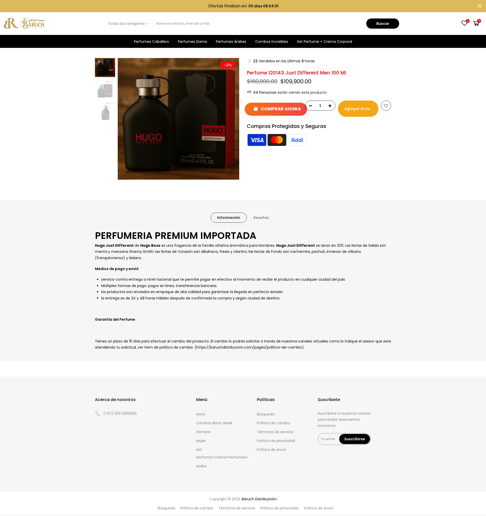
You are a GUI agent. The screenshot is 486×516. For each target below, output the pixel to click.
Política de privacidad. (276, 440)
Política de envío (271, 449)
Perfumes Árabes (231, 41)
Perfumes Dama (192, 41)
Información (228, 217)
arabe (201, 466)
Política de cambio (273, 423)
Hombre (203, 431)
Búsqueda (265, 414)
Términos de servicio (275, 431)
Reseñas (261, 217)
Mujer (201, 440)
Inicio (200, 414)
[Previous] (126, 118)
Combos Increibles (271, 41)
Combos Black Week (214, 423)
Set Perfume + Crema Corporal (324, 41)
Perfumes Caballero (151, 41)
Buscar (382, 23)
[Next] (230, 118)
